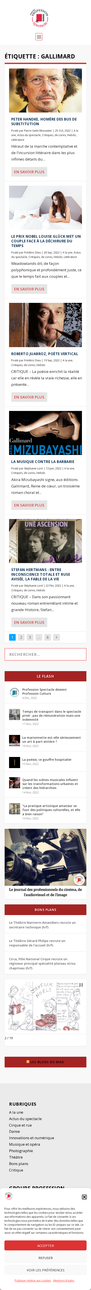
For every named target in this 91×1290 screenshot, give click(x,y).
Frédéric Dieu (32, 252)
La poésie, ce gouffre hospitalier (47, 759)
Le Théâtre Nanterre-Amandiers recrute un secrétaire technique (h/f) (42, 924)
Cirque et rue (20, 1125)
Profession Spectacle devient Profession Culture (44, 691)
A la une (67, 252)
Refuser (45, 1258)
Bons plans (45, 910)
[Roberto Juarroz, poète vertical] (45, 325)
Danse (15, 1131)
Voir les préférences (45, 1270)
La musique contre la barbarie (42, 461)
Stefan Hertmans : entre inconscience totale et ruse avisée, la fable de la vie (40, 574)
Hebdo (71, 135)
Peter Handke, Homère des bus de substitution (44, 121)
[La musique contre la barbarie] (45, 433)
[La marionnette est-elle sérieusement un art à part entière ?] (14, 740)
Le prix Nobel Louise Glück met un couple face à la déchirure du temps (46, 241)
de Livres (60, 135)
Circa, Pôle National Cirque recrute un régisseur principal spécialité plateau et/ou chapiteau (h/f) (42, 963)
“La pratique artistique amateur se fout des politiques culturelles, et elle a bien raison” (51, 810)
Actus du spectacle (29, 135)
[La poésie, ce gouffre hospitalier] (14, 762)
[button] (84, 1197)
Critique (16, 1170)
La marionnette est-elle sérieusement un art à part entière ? (51, 739)
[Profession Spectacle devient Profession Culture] (14, 692)
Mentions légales (63, 1280)
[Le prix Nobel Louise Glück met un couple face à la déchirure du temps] (45, 208)
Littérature (17, 140)
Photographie (21, 1150)
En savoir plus (29, 171)
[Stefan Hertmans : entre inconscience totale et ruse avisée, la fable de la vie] (45, 541)
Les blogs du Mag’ (47, 1062)
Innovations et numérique (31, 1137)
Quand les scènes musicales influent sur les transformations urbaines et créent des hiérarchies (50, 784)
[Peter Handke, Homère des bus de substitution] (45, 90)
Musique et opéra (24, 1144)
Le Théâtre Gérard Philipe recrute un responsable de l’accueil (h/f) (37, 943)
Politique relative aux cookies (33, 1280)
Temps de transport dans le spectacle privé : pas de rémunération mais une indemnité (51, 715)
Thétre (16, 1157)
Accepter (45, 1245)
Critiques (47, 135)
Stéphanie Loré (33, 468)
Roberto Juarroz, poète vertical (44, 353)
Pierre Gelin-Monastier (38, 131)
